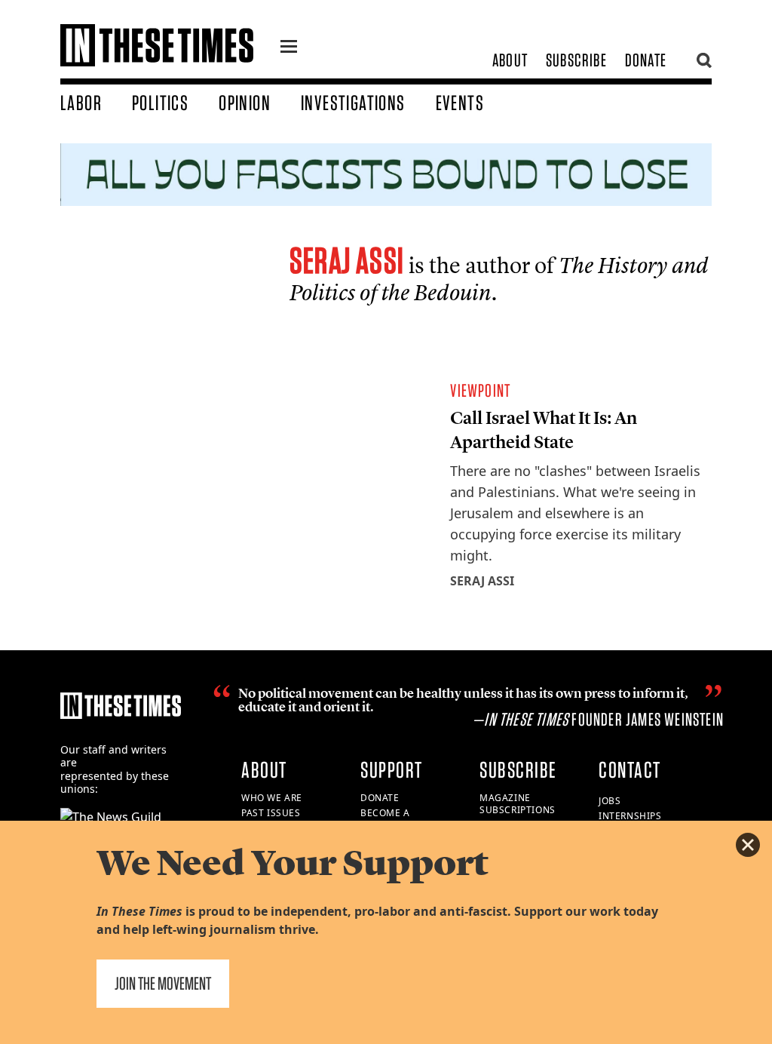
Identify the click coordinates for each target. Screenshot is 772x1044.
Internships (630, 815)
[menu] (288, 48)
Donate (645, 60)
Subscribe (576, 60)
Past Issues (271, 812)
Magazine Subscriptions (517, 804)
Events (460, 103)
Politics (160, 103)
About (510, 60)
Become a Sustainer (386, 819)
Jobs (609, 800)
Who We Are (271, 797)
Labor (81, 103)
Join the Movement (163, 983)
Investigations (353, 103)
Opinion (245, 103)
